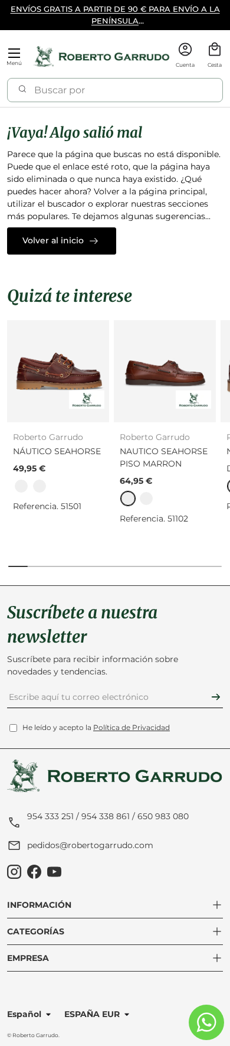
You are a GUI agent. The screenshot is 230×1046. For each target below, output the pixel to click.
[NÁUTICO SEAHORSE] (58, 371)
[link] (21, 486)
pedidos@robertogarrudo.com (90, 845)
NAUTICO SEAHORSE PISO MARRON (164, 457)
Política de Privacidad (131, 727)
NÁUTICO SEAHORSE (57, 451)
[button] (215, 56)
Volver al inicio (53, 240)
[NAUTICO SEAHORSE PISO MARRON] (165, 371)
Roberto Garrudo (35, 1035)
